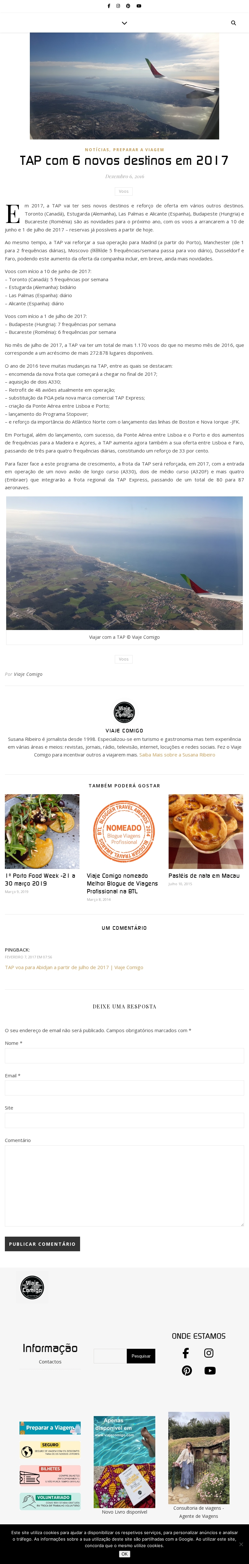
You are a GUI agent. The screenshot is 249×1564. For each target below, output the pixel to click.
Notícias (97, 149)
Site (9, 1107)
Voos (123, 191)
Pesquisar (141, 1356)
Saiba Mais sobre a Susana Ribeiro (177, 754)
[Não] (241, 1544)
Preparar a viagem (138, 149)
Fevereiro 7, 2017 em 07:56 (28, 956)
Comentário (18, 1140)
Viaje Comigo (28, 674)
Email (12, 1075)
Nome (13, 1043)
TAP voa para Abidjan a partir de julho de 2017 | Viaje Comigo (74, 967)
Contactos (50, 1361)
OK (125, 1554)
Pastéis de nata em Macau (204, 876)
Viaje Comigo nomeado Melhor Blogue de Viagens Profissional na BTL (122, 884)
